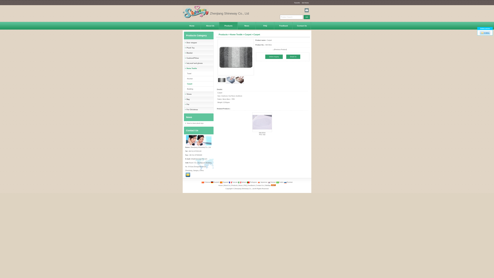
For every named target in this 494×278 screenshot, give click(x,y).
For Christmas (192, 110)
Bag (188, 99)
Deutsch (216, 182)
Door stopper (192, 43)
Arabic (281, 182)
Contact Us (302, 26)
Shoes (189, 94)
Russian (289, 182)
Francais (235, 182)
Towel (189, 74)
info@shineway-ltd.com (199, 159)
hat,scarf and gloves (195, 63)
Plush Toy (191, 48)
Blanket (189, 53)
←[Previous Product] (279, 49)
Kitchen (190, 79)
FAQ (265, 26)
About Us (210, 26)
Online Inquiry (274, 57)
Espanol (225, 182)
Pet (188, 104)
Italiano (243, 182)
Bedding (190, 89)
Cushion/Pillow (193, 58)
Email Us (293, 57)
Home (191, 26)
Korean (273, 182)
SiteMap (268, 185)
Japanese (263, 182)
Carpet (248, 34)
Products (228, 26)
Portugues (253, 182)
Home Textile (236, 34)
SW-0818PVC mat (262, 134)
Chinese (207, 182)
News (246, 26)
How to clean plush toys (195, 123)
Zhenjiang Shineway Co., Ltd (244, 189)
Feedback (283, 26)
